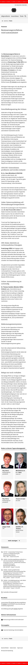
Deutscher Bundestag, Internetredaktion (13, 630)
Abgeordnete (5, 16)
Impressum (20, 648)
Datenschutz (13, 648)
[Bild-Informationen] (11, 466)
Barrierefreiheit (5, 648)
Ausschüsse (15, 16)
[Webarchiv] (13, 10)
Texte (21, 16)
